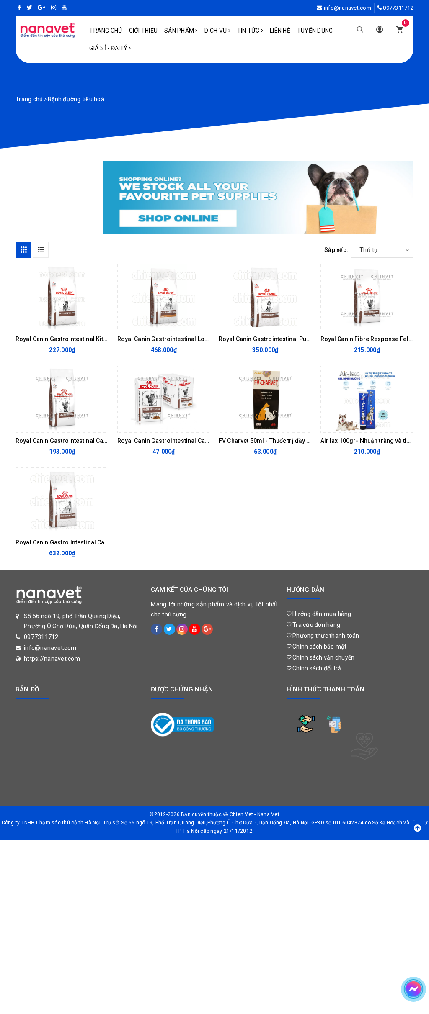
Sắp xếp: (336, 249)
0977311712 (398, 8)
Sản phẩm (179, 30)
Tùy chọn (55, 322)
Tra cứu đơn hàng (315, 624)
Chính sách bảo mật (319, 646)
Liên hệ (280, 30)
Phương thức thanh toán (325, 635)
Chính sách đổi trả (316, 668)
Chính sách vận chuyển (323, 657)
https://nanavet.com (52, 658)
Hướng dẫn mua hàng (321, 614)
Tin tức (249, 30)
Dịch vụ (216, 30)
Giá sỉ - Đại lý (109, 48)
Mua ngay (157, 322)
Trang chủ (105, 30)
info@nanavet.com (347, 8)
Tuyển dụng (315, 30)
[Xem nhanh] (100, 322)
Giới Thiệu (143, 30)
